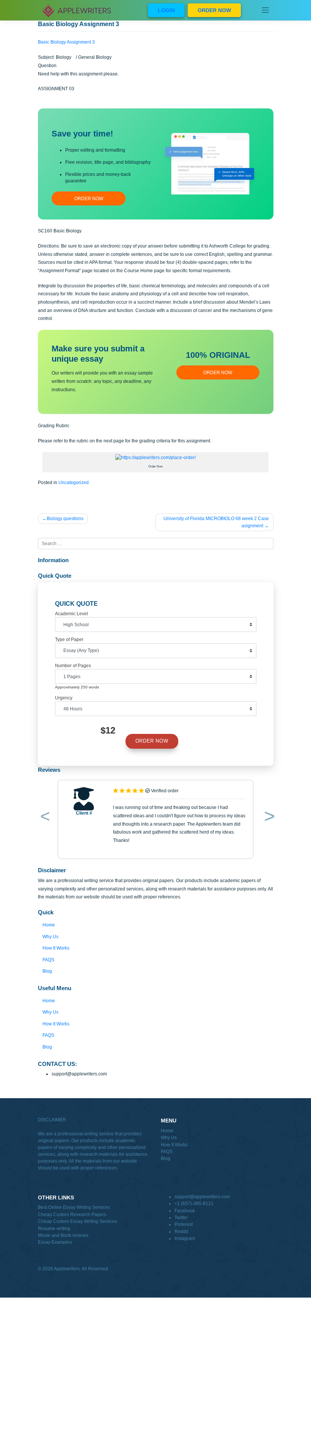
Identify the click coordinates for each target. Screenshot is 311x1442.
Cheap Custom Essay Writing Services (77, 1221)
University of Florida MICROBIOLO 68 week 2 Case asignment (216, 522)
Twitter (181, 1217)
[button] (44, 817)
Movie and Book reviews (63, 1235)
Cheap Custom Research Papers (72, 1214)
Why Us (50, 936)
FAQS (48, 959)
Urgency (63, 698)
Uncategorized (73, 482)
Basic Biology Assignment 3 (66, 42)
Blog (47, 971)
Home (48, 925)
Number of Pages (73, 665)
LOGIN (166, 10)
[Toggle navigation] (265, 10)
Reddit (181, 1231)
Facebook (184, 1210)
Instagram (184, 1238)
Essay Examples (55, 1242)
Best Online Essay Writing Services (74, 1207)
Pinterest (183, 1224)
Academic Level (71, 613)
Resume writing (54, 1228)
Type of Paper (69, 639)
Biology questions (65, 518)
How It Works (55, 948)
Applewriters (67, 1268)
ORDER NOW (214, 10)
